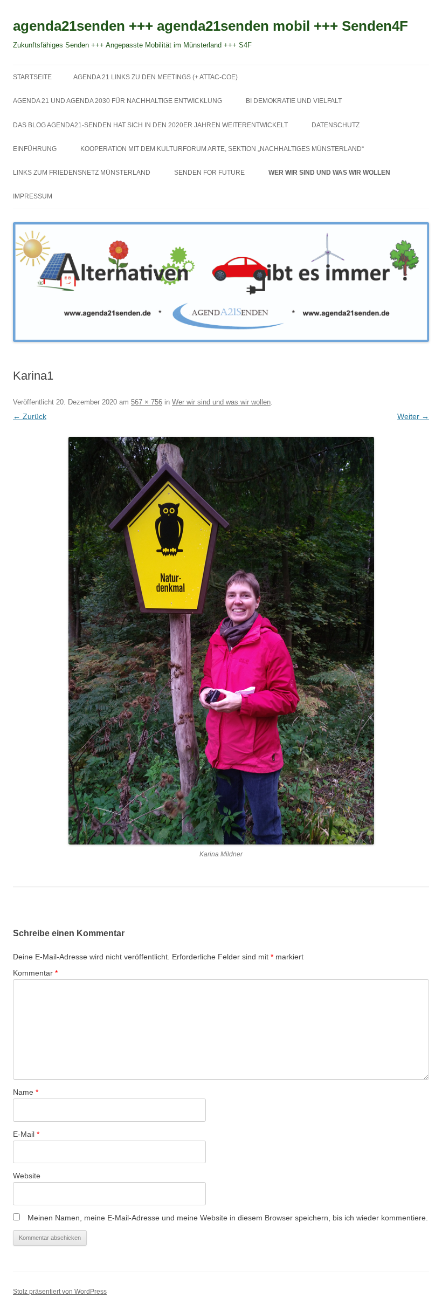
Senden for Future (209, 172)
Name (25, 1092)
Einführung (35, 149)
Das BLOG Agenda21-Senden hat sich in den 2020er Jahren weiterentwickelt (150, 125)
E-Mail (26, 1134)
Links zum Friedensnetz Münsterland (81, 172)
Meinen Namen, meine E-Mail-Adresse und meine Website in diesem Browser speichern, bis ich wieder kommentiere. (227, 1217)
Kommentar (35, 973)
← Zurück (29, 416)
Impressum (32, 196)
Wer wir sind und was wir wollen (329, 172)
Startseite (32, 77)
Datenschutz (336, 125)
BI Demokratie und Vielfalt (294, 101)
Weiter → (413, 416)
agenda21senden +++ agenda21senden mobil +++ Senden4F (210, 26)
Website (26, 1175)
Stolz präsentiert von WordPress (60, 1291)
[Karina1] (221, 641)
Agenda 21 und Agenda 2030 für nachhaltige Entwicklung (117, 101)
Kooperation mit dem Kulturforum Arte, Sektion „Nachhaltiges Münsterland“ (222, 149)
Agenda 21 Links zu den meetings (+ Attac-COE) (155, 77)
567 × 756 (146, 402)
